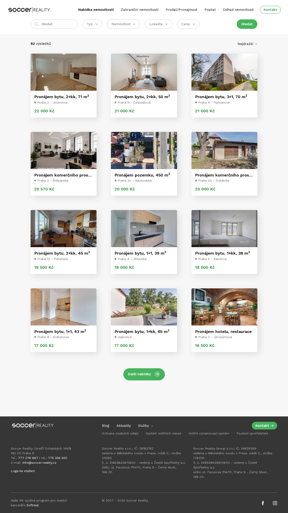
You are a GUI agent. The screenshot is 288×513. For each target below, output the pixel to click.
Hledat (247, 24)
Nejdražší (246, 44)
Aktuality (124, 426)
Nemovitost (121, 24)
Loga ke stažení (23, 471)
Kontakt (270, 10)
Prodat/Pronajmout (181, 10)
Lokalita (156, 24)
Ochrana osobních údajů (120, 433)
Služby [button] (144, 426)
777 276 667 (28, 458)
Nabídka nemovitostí (96, 10)
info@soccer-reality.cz (39, 462)
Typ (90, 24)
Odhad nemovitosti (238, 10)
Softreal (33, 505)
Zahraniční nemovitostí (139, 10)
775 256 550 (57, 458)
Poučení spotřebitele (252, 433)
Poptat (210, 10)
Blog (105, 426)
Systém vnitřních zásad (163, 433)
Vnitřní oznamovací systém (208, 433)
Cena (186, 24)
